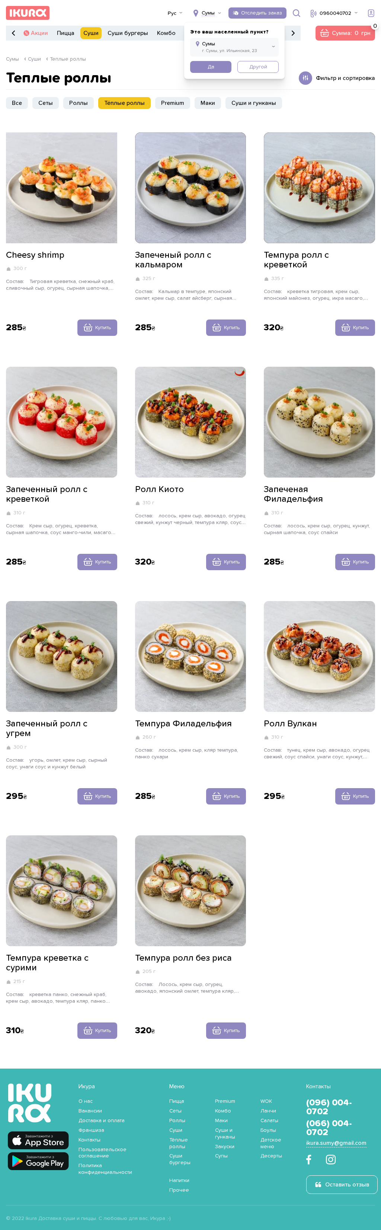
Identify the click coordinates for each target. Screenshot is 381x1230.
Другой (258, 67)
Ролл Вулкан (290, 723)
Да (211, 67)
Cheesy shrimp (35, 255)
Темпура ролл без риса (183, 958)
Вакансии (90, 1111)
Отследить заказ (261, 13)
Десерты (271, 1156)
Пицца (65, 33)
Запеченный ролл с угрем (46, 728)
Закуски (224, 1146)
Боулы (268, 1130)
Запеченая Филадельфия (293, 494)
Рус (172, 13)
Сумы (12, 59)
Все (17, 103)
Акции (39, 33)
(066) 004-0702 (329, 1128)
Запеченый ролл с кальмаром (173, 260)
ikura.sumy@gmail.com (336, 1143)
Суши (91, 33)
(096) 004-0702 (329, 1107)
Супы (221, 1156)
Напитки (179, 1180)
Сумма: (345, 33)
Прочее (179, 1190)
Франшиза (91, 1130)
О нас (86, 1101)
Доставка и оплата (102, 1120)
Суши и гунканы (253, 103)
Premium (172, 103)
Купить (103, 327)
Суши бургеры (128, 33)
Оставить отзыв (347, 1185)
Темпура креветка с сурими (47, 963)
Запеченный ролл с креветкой (46, 494)
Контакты (89, 1140)
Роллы (78, 103)
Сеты (45, 103)
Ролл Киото (159, 489)
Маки (208, 103)
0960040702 (335, 13)
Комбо (166, 33)
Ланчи (268, 1111)
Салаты (269, 1120)
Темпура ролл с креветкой (296, 260)
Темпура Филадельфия (183, 723)
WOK (266, 1101)
